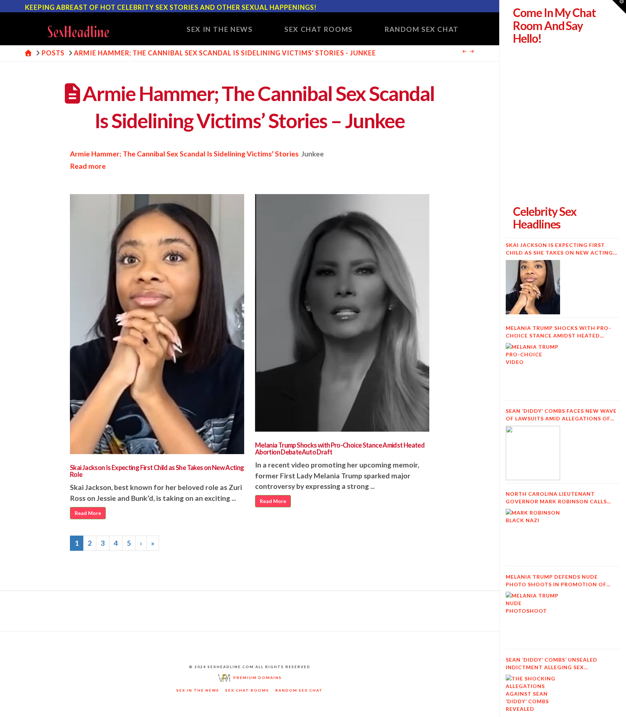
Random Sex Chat (299, 690)
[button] (619, 7)
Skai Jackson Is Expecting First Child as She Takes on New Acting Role (157, 471)
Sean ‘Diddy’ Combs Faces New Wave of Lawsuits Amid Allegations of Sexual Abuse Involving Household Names (561, 415)
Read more (88, 166)
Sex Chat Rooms (247, 690)
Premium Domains (256, 677)
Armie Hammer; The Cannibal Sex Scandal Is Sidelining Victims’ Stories (184, 154)
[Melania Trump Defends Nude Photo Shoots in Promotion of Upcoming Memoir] (533, 619)
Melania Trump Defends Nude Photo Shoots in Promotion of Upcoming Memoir (556, 581)
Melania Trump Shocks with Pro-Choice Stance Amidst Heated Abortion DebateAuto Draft (340, 448)
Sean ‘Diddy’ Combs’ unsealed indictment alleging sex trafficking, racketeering (551, 664)
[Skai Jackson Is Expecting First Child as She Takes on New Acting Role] (533, 287)
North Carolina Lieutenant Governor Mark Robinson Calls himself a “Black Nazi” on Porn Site (561, 498)
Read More (88, 513)
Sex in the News (197, 690)
